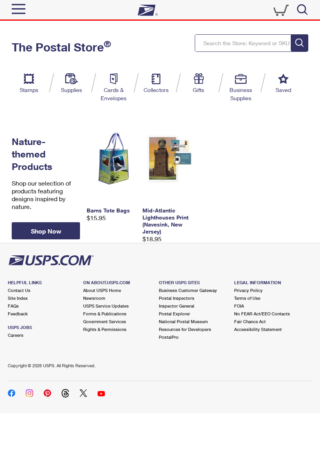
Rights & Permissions (104, 329)
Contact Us (19, 290)
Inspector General (176, 305)
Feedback (18, 313)
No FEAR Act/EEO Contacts (262, 313)
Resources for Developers (185, 329)
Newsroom (94, 298)
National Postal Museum (183, 321)
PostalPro (169, 337)
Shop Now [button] (46, 231)
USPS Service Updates (106, 305)
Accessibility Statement (258, 329)
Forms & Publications (104, 313)
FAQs (13, 305)
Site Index (18, 298)
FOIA (239, 305)
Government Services (104, 321)
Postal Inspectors (176, 298)
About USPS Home (102, 290)
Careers (15, 335)
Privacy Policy (248, 290)
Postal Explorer (174, 313)
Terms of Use (247, 298)
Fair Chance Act (250, 321)
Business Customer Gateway (188, 290)
